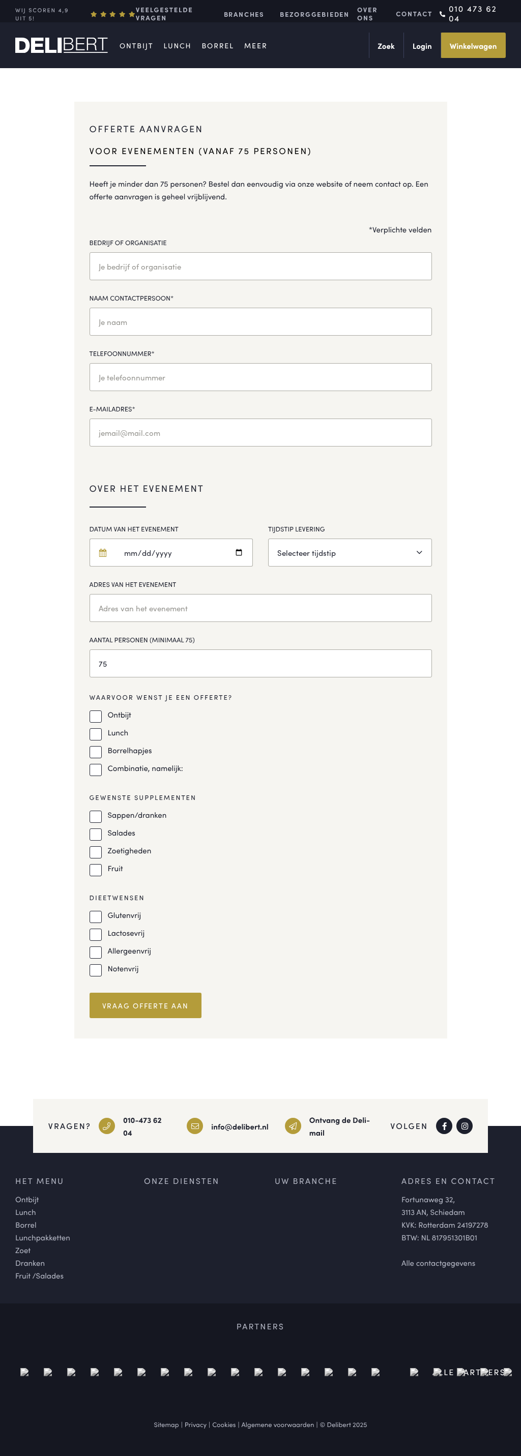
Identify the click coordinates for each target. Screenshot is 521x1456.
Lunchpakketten (42, 1237)
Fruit (115, 868)
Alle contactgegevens (438, 1263)
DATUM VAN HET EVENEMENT (134, 528)
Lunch (177, 45)
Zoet (23, 1250)
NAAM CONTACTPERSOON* (132, 298)
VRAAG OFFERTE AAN (145, 1005)
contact (414, 14)
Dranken (30, 1263)
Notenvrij (123, 968)
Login (422, 45)
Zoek (386, 45)
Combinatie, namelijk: (145, 768)
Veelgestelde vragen (164, 14)
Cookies (224, 1424)
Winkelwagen (473, 45)
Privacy (196, 1424)
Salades (121, 832)
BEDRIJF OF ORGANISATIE (128, 242)
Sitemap (166, 1424)
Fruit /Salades (39, 1275)
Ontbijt (136, 45)
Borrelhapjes (130, 750)
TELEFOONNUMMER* (122, 353)
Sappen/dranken (137, 815)
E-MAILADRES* (112, 408)
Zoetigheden (130, 850)
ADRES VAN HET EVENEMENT (133, 584)
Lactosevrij (126, 933)
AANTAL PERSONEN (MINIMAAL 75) (142, 639)
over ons (367, 14)
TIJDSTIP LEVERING (296, 528)
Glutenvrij (124, 915)
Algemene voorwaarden (278, 1424)
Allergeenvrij (130, 950)
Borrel (217, 45)
